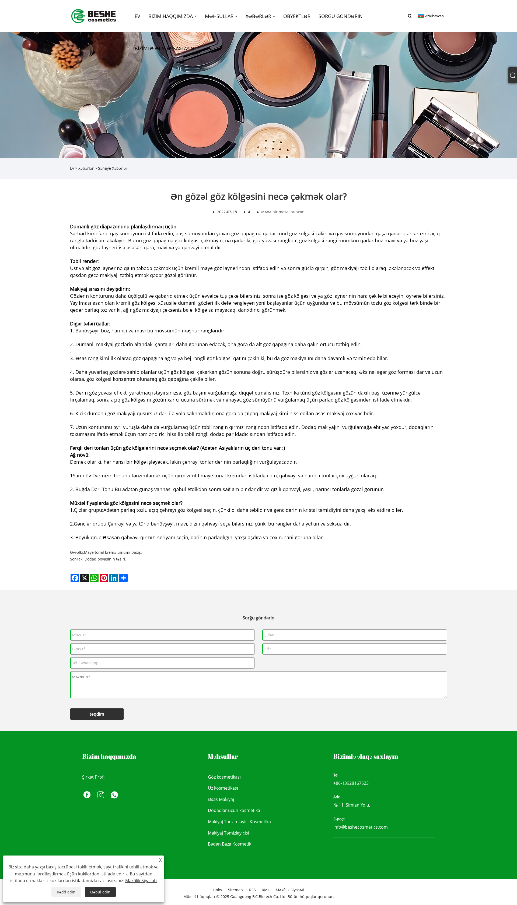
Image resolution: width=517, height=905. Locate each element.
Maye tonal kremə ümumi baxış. (113, 552)
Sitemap (235, 889)
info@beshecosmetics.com (360, 827)
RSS (252, 889)
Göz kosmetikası (224, 777)
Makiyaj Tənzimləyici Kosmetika (239, 822)
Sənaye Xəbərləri (113, 168)
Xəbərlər (86, 168)
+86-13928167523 (351, 783)
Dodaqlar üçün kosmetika (234, 810)
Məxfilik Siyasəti (290, 889)
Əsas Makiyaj (221, 799)
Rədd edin (66, 892)
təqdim (97, 714)
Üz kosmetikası (223, 788)
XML (266, 889)
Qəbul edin (100, 892)
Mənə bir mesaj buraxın (283, 211)
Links (217, 889)
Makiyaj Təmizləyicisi (228, 833)
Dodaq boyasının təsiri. (105, 559)
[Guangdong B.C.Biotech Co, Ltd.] (94, 15)
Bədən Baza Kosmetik (229, 844)
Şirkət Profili (94, 777)
